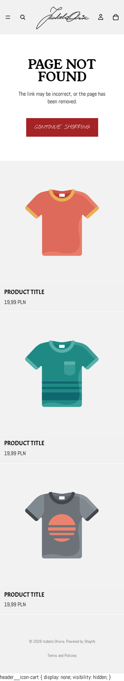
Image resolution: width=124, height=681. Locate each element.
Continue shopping (62, 127)
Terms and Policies (62, 655)
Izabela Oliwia (53, 641)
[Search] (22, 17)
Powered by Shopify (80, 641)
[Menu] (8, 17)
